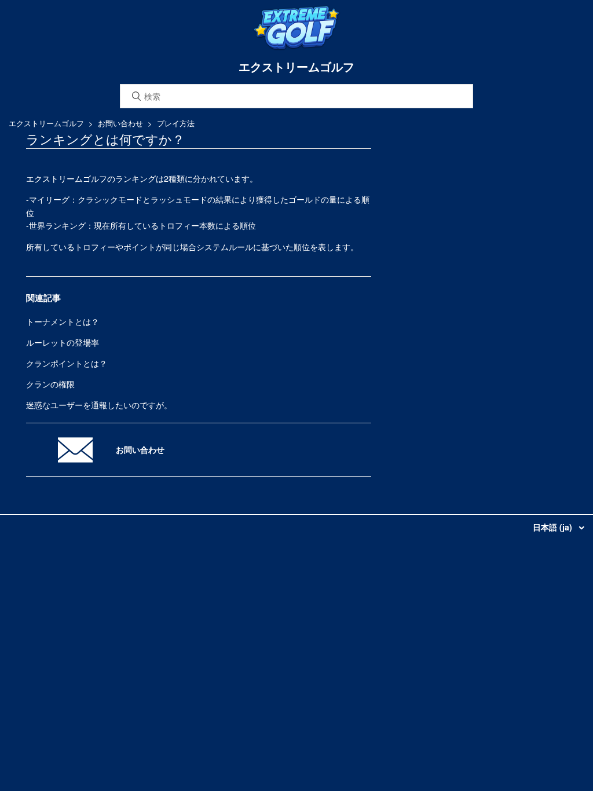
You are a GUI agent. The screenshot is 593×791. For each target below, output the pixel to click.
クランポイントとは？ (66, 363)
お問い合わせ (120, 123)
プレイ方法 (176, 123)
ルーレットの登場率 (62, 342)
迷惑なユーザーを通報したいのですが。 (99, 405)
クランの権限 (50, 384)
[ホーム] (296, 47)
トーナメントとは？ (62, 321)
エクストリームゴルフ (46, 123)
